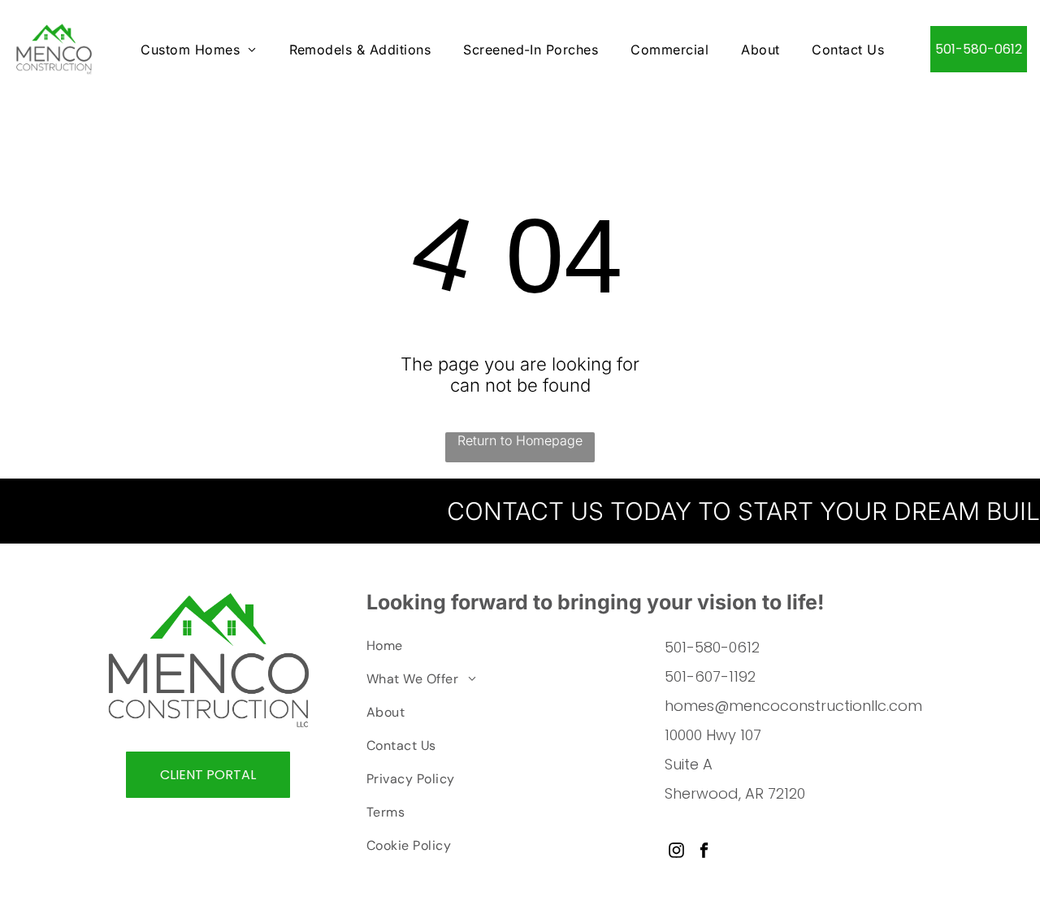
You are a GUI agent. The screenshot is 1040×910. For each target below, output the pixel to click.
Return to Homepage (520, 440)
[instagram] (676, 852)
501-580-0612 (712, 647)
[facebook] (704, 852)
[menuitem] (198, 48)
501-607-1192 (710, 676)
